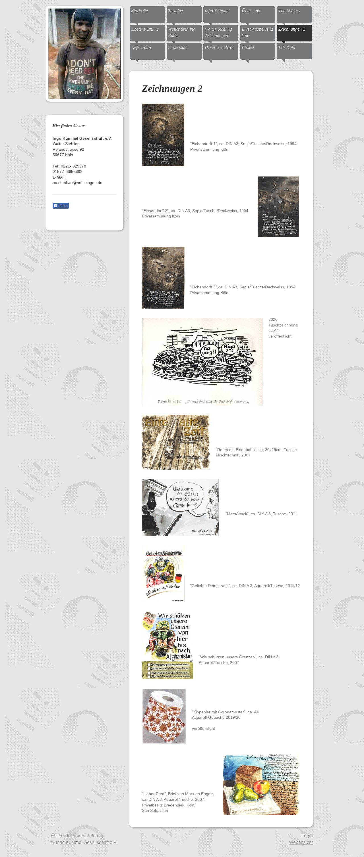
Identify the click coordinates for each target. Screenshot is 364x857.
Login (307, 835)
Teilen (62, 206)
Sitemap (96, 835)
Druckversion (70, 835)
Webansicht (301, 842)
